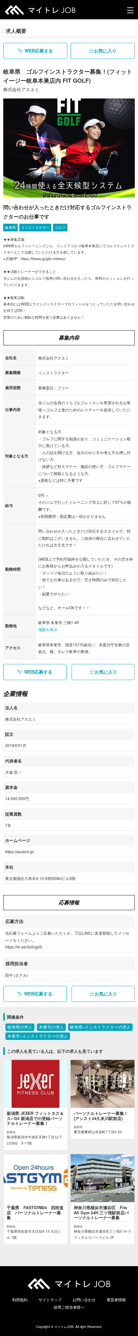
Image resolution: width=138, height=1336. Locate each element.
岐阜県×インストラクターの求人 (100, 1027)
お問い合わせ (84, 1300)
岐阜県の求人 (19, 1027)
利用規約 (20, 1300)
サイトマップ (50, 1300)
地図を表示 (47, 629)
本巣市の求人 (51, 1027)
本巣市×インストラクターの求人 (37, 1036)
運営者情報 (116, 1300)
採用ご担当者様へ (69, 1307)
